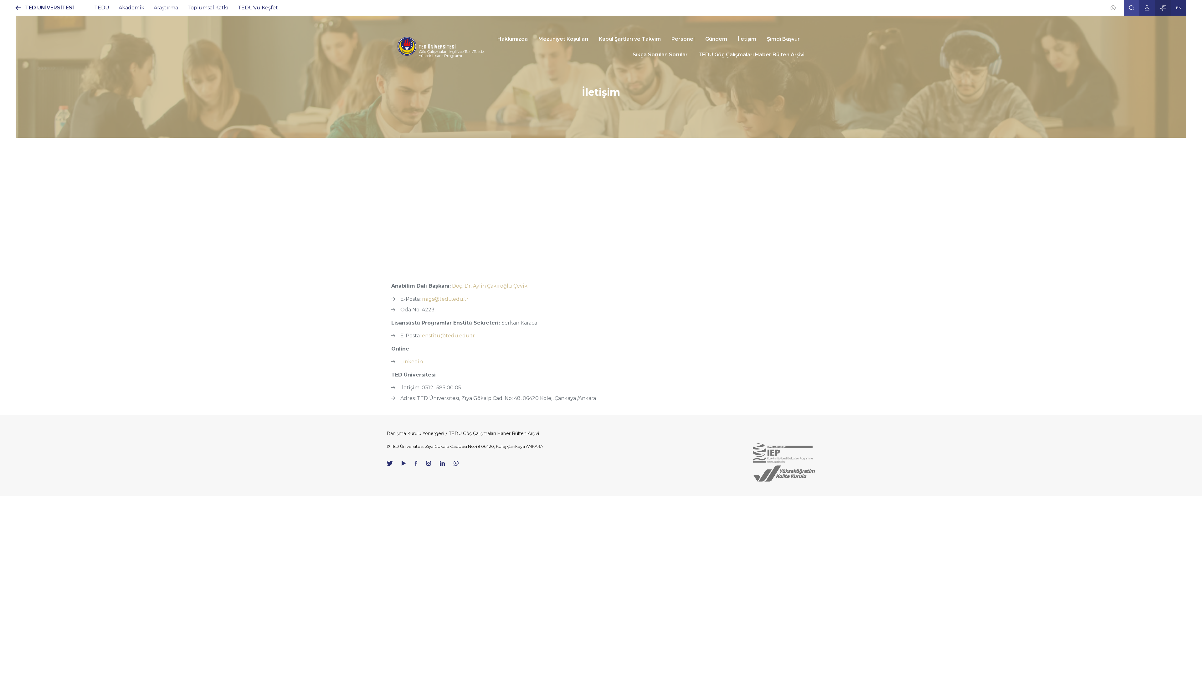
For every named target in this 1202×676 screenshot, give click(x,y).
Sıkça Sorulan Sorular (660, 55)
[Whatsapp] (1113, 7)
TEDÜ (101, 8)
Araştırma (166, 8)
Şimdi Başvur (783, 39)
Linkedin (411, 362)
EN (1178, 7)
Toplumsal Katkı (208, 8)
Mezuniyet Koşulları (563, 39)
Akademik (131, 8)
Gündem (716, 39)
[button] (1131, 8)
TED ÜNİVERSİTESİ (49, 8)
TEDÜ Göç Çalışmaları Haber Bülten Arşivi (751, 55)
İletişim (747, 39)
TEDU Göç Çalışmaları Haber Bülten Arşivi (494, 433)
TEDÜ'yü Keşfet (258, 8)
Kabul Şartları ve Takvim (630, 39)
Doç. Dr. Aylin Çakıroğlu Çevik (489, 286)
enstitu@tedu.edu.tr (448, 336)
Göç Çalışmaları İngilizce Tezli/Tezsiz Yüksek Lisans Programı (451, 53)
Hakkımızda (512, 39)
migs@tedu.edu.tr (445, 299)
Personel (683, 39)
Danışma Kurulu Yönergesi (415, 433)
